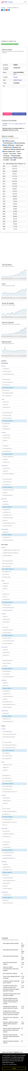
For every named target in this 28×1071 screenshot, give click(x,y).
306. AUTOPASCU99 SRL (6, 423)
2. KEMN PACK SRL (5, 504)
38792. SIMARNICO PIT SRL (6, 571)
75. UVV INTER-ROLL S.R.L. (6, 484)
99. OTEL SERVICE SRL (6, 674)
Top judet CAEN (3, 498)
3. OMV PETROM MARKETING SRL (8, 374)
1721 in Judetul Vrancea (16, 123)
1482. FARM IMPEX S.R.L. (6, 775)
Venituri (6, 145)
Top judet (2, 399)
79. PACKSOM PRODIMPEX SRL (7, 495)
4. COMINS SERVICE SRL (6, 509)
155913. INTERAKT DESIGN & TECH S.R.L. (9, 747)
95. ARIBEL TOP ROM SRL (6, 663)
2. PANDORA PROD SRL (6, 619)
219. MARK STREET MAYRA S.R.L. (7, 630)
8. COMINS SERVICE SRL (6, 883)
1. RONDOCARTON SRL (6, 468)
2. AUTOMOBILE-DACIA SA (6, 371)
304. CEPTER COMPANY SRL (7, 418)
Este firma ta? (7, 113)
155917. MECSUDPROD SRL (6, 758)
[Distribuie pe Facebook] (2, 10)
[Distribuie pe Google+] (7, 10)
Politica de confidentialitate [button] (9, 1064)
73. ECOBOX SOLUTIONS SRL (7, 479)
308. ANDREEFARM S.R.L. (6, 428)
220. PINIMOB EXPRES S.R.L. (7, 632)
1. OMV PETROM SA (5, 368)
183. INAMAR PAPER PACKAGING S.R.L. (9, 858)
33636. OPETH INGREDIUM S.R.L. (7, 382)
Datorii (19, 153)
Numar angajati (18, 158)
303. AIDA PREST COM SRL (6, 415)
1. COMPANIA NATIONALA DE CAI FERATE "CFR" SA (11, 550)
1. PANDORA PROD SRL (6, 435)
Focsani (15, 77)
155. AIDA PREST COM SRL (6, 451)
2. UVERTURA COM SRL (6, 437)
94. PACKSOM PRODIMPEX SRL (7, 660)
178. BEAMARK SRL (5, 844)
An (4, 141)
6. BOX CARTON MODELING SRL (7, 696)
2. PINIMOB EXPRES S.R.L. (6, 800)
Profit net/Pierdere (20, 143)
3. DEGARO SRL (5, 770)
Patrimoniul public (15, 155)
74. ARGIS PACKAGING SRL (6, 481)
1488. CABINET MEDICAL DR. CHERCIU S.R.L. (9, 791)
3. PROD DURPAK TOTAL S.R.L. (7, 869)
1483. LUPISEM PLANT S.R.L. (7, 778)
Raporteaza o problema (19, 113)
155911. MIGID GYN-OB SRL (6, 742)
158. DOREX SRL (5, 459)
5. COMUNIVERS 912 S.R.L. (6, 512)
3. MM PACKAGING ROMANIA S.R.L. (8, 473)
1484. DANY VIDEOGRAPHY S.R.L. (8, 780)
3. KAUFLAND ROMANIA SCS (7, 555)
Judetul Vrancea (17, 80)
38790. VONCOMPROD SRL (6, 566)
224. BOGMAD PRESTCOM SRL (7, 643)
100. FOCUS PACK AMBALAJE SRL (8, 676)
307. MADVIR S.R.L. (5, 426)
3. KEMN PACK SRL (5, 900)
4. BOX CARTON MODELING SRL (7, 540)
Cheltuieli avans (8, 147)
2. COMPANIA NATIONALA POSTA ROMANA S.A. (10, 552)
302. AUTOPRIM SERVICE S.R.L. (7, 412)
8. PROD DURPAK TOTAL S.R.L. (7, 701)
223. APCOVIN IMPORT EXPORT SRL (8, 640)
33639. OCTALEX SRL (5, 390)
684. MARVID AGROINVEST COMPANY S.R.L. (9, 811)
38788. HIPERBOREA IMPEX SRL (7, 561)
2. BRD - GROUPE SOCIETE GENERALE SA (9, 734)
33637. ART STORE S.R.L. (6, 384)
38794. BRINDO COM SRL (6, 577)
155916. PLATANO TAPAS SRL (7, 755)
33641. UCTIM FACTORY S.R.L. (7, 395)
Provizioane (7, 155)
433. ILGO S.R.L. (5, 596)
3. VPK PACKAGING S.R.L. (6, 836)
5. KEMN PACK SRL (5, 875)
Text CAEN (13, 160)
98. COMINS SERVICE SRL (6, 671)
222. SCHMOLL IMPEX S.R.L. (7, 638)
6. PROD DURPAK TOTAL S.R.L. (7, 515)
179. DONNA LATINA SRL (6, 847)
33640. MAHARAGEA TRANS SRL (7, 393)
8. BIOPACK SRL (5, 520)
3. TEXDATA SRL (5, 803)
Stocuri (18, 151)
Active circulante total (9, 151)
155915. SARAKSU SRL (6, 753)
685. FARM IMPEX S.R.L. (6, 814)
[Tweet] (4, 10)
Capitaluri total (17, 147)
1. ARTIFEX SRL (4, 616)
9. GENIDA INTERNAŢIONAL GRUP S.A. (9, 523)
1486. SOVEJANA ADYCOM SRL (7, 786)
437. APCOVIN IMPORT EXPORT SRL (8, 607)
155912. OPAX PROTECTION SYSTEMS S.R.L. (9, 745)
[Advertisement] (14, 25)
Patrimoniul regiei (8, 158)
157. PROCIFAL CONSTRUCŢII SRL (7, 456)
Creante (6, 153)
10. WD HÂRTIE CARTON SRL (7, 525)
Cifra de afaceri (11, 141)
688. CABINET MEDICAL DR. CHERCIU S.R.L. (9, 822)
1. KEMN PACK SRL (5, 532)
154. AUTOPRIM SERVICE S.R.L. (7, 448)
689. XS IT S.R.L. (5, 825)
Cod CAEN (6, 160)
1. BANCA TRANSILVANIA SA (7, 731)
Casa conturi (12, 153)
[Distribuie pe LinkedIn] (9, 10)
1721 (9, 123)
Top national (3, 366)
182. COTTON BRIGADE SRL (6, 855)
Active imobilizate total (18, 149)
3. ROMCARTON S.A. (5, 655)
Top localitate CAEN (4, 529)
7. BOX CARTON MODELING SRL (7, 517)
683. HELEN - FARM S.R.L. (6, 808)
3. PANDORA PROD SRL (6, 407)
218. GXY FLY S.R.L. (5, 627)
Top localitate (3, 432)
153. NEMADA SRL (5, 445)
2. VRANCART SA (5, 404)
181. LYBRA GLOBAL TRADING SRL (8, 852)
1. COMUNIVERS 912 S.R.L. (6, 894)
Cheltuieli (11, 145)
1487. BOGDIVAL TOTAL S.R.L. (7, 789)
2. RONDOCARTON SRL (6, 652)
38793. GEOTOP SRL (5, 574)
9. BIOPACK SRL (5, 886)
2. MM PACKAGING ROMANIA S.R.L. (8, 833)
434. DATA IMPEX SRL (6, 599)
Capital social (7, 149)
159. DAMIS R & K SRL (6, 462)
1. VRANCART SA (5, 501)
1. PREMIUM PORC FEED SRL (7, 764)
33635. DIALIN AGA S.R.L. (6, 379)
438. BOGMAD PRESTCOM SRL (7, 610)
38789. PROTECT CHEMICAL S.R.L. (8, 563)
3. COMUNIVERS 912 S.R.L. (6, 537)
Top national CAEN (4, 465)
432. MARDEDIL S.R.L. (6, 594)
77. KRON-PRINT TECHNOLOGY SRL (8, 489)
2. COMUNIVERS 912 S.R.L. (6, 867)
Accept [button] (14, 1068)
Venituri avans (19, 145)
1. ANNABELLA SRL (5, 401)
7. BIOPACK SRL (5, 699)
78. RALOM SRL (4, 492)
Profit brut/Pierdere (9, 143)
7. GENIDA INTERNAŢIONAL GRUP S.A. (9, 880)
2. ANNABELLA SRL (5, 767)
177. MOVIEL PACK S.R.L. (6, 842)
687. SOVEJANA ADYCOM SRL (7, 819)
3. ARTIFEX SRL (4, 440)
